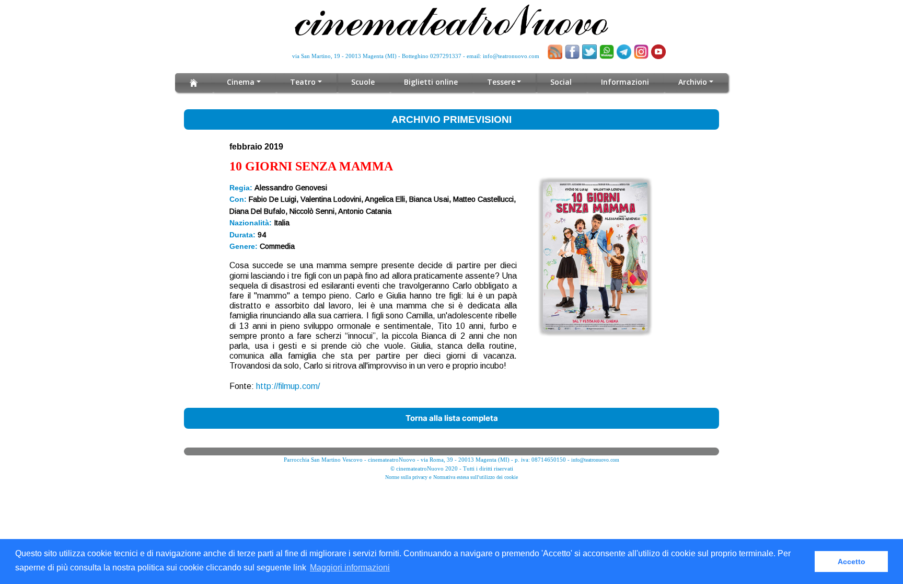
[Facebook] (572, 51)
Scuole (363, 82)
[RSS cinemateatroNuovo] (555, 51)
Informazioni (625, 82)
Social (561, 82)
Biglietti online (431, 82)
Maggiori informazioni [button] (350, 567)
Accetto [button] (851, 561)
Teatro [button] (303, 82)
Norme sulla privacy (406, 477)
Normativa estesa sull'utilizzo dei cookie (475, 477)
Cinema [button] (240, 82)
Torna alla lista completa (452, 418)
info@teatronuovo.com (511, 56)
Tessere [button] (501, 82)
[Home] (193, 82)
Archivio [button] (692, 82)
